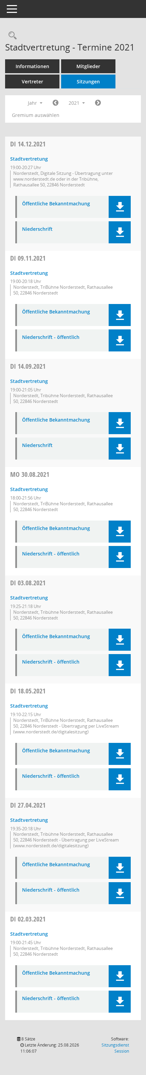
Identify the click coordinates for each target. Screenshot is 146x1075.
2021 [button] (75, 103)
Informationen (32, 66)
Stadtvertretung (29, 159)
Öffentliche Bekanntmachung (56, 204)
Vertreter (32, 81)
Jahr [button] (33, 103)
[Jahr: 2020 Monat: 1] (55, 103)
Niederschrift (37, 229)
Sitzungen (88, 81)
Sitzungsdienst (115, 1048)
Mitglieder (88, 66)
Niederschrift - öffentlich (50, 337)
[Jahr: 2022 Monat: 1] (98, 103)
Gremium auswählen (35, 115)
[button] (120, 207)
